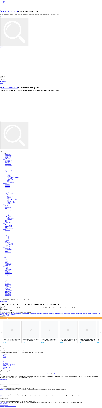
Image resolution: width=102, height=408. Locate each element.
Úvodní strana (5, 354)
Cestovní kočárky (8, 164)
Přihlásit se (4, 8)
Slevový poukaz (7, 158)
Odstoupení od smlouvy (7, 365)
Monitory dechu (9, 219)
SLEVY (4, 153)
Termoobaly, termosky (8, 249)
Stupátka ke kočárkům (10, 182)
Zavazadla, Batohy (8, 292)
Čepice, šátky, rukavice (8, 263)
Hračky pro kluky (8, 272)
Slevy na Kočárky (8, 154)
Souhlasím (5, 379)
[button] (1, 332)
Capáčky (6, 260)
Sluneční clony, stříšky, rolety (12, 199)
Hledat (2, 77)
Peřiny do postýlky (8, 213)
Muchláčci (6, 221)
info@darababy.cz (4, 81)
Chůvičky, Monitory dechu (9, 217)
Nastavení (2, 379)
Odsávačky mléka (8, 287)
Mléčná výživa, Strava (8, 255)
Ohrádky (6, 208)
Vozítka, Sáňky (7, 270)
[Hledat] (14, 32)
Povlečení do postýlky (8, 214)
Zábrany (6, 220)
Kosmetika (4, 229)
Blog (3, 2)
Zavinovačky (7, 258)
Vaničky (6, 224)
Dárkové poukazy (8, 157)
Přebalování (5, 235)
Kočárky (4, 159)
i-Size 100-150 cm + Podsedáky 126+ (11, 190)
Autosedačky (5, 183)
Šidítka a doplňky (8, 252)
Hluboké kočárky (8, 163)
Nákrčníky (8, 200)
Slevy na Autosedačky (8, 155)
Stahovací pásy (7, 289)
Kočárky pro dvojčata (8, 165)
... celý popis (77, 307)
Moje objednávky (5, 363)
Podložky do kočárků (10, 178)
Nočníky (6, 245)
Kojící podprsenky (8, 282)
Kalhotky (6, 261)
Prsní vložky (7, 283)
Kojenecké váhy (7, 230)
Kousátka (6, 277)
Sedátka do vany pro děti (9, 225)
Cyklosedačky (7, 192)
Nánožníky (9, 174)
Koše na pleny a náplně (9, 243)
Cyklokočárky (7, 169)
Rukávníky (9, 180)
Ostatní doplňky (9, 203)
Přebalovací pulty (8, 237)
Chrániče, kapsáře (10, 196)
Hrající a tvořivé (7, 278)
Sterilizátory (7, 256)
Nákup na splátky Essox (7, 361)
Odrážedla (6, 268)
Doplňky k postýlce (8, 222)
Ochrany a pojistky (8, 293)
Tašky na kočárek (10, 173)
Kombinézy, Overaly (8, 264)
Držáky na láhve (9, 181)
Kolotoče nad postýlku (8, 273)
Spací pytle (6, 211)
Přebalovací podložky (8, 238)
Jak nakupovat (5, 360)
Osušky (6, 227)
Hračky (4, 266)
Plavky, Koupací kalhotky (9, 228)
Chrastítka (6, 276)
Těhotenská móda (8, 294)
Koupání (4, 223)
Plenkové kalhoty (8, 242)
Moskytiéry (9, 176)
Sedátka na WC (7, 246)
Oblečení (4, 257)
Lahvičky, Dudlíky (8, 250)
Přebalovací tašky (8, 239)
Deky (6, 212)
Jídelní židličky (7, 248)
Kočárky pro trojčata (8, 166)
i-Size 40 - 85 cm (7, 184)
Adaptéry (8, 172)
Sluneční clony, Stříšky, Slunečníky (13, 177)
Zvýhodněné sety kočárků (9, 160)
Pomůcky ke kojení (8, 285)
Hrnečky (6, 251)
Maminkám (4, 281)
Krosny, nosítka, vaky (8, 290)
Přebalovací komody (8, 236)
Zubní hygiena (7, 233)
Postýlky (6, 206)
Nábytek (6, 205)
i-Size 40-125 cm (7, 186)
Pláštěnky (8, 175)
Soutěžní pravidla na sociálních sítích (9, 364)
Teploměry (6, 231)
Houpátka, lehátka (8, 215)
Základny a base (9, 194)
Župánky (6, 262)
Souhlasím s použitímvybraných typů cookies (4, 406)
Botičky (6, 259)
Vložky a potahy (9, 198)
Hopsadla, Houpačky (8, 269)
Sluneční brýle (7, 265)
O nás (4, 1)
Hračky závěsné (7, 274)
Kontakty (4, 7)
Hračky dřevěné (7, 280)
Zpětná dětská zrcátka (10, 201)
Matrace (6, 209)
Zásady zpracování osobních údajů (8, 359)
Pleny (6, 241)
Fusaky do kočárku (10, 179)
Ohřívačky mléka (7, 286)
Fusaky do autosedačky (11, 202)
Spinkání (4, 204)
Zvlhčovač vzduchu (8, 216)
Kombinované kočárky (8, 162)
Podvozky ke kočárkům (9, 168)
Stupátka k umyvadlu (8, 226)
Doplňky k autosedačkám (9, 193)
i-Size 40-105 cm (7, 185)
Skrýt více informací (3, 390)
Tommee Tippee (6, 315)
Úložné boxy (7, 240)
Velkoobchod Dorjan (6, 367)
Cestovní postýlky (8, 207)
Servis (4, 368)
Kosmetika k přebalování (9, 244)
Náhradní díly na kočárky (9, 170)
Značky (4, 296)
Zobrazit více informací (4, 389)
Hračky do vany (7, 279)
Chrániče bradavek (8, 284)
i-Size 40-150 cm (7, 187)
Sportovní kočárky (8, 161)
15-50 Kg (9, 191)
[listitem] (12, 332)
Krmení (4, 247)
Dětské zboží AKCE (8, 156)
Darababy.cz (5, 297)
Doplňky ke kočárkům (8, 171)
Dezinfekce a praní (8, 295)
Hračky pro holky (8, 271)
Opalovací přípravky (8, 234)
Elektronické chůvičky (10, 218)
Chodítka (6, 267)
